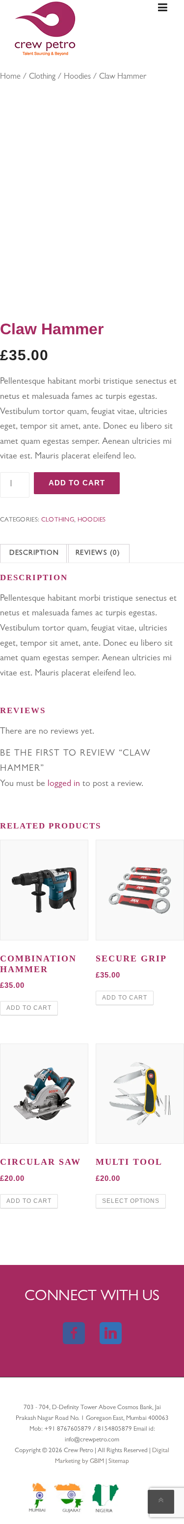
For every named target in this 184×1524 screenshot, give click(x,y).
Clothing (42, 77)
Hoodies (77, 77)
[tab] (34, 554)
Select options (130, 1200)
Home (10, 77)
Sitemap (118, 1462)
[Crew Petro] (45, 28)
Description (34, 553)
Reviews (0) (98, 553)
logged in (64, 784)
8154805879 (115, 1429)
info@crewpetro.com (92, 1440)
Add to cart (77, 483)
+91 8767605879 (68, 1429)
